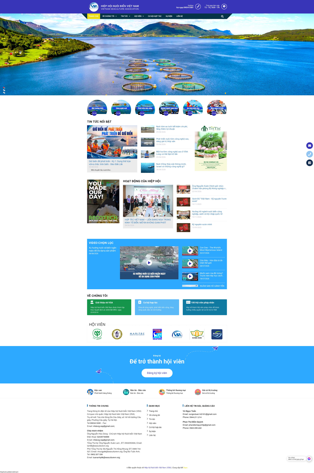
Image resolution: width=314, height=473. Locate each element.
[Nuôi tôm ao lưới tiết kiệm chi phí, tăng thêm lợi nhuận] (147, 129)
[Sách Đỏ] (183, 201)
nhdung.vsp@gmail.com (103, 439)
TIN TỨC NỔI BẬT (99, 121)
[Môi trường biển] (97, 105)
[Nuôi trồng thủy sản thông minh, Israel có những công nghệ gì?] (147, 168)
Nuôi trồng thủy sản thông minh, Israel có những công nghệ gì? (171, 165)
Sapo (185, 467)
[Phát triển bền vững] (145, 105)
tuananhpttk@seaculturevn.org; (106, 457)
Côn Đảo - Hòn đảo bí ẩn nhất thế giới (211, 261)
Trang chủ (153, 411)
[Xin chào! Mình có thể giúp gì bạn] (309, 458)
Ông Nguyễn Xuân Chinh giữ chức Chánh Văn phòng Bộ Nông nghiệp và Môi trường (209, 188)
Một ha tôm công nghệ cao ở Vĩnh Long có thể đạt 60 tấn (172, 152)
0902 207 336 (97, 454)
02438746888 (103, 436)
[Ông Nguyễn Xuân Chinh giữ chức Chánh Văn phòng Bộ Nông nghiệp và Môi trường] (183, 189)
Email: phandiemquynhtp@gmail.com (199, 424)
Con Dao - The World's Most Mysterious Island (211, 248)
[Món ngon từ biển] (217, 105)
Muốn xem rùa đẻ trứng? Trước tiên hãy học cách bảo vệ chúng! (211, 275)
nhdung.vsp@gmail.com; (104, 426)
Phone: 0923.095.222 (192, 428)
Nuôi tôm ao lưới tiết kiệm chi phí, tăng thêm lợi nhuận (172, 127)
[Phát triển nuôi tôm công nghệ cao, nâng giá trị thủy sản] (147, 142)
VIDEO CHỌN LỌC (101, 243)
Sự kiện (152, 431)
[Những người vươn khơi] (169, 105)
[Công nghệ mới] (121, 105)
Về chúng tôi (154, 415)
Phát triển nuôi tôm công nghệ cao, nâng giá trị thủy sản (172, 140)
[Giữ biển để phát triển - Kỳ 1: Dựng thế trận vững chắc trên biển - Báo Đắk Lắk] (112, 142)
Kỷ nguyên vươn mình (202, 224)
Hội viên (152, 423)
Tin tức (152, 419)
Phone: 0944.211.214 (192, 417)
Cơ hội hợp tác (155, 427)
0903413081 (95, 423)
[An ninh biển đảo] (193, 105)
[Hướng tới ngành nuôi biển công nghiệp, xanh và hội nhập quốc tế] (183, 214)
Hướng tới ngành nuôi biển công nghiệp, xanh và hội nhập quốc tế (207, 212)
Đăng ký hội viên (157, 372)
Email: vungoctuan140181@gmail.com (199, 414)
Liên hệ (152, 435)
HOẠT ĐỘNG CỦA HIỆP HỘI (142, 181)
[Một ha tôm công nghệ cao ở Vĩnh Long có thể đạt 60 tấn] (147, 154)
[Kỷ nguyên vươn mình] (183, 227)
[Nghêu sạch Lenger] (211, 148)
